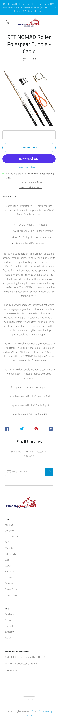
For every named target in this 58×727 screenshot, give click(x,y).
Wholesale (9, 571)
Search (8, 565)
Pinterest (9, 626)
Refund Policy (11, 554)
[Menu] (51, 22)
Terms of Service (12, 595)
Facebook (9, 614)
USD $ (27, 699)
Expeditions (10, 583)
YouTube (9, 637)
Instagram (9, 632)
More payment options (29, 167)
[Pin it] (36, 429)
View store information (30, 187)
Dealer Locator (11, 536)
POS (32, 711)
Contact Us (10, 530)
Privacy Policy (11, 589)
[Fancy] (51, 429)
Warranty (9, 548)
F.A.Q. (7, 542)
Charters (8, 577)
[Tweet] (22, 429)
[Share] (7, 429)
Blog (7, 560)
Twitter (8, 620)
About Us (9, 525)
